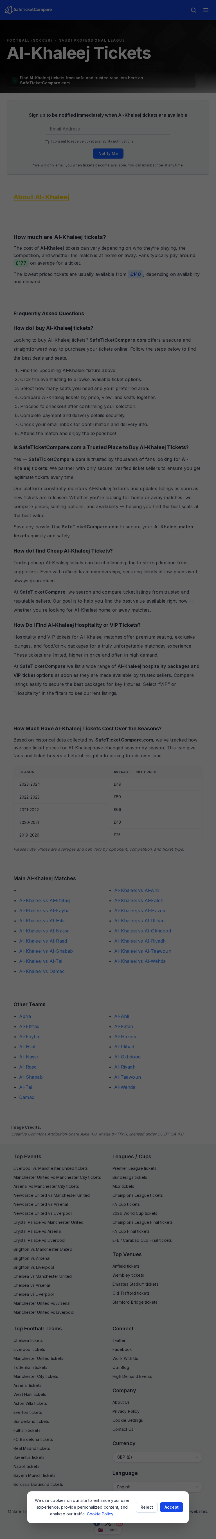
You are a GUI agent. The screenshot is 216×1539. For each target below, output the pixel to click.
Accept (172, 1507)
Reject (147, 1507)
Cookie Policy (100, 1513)
